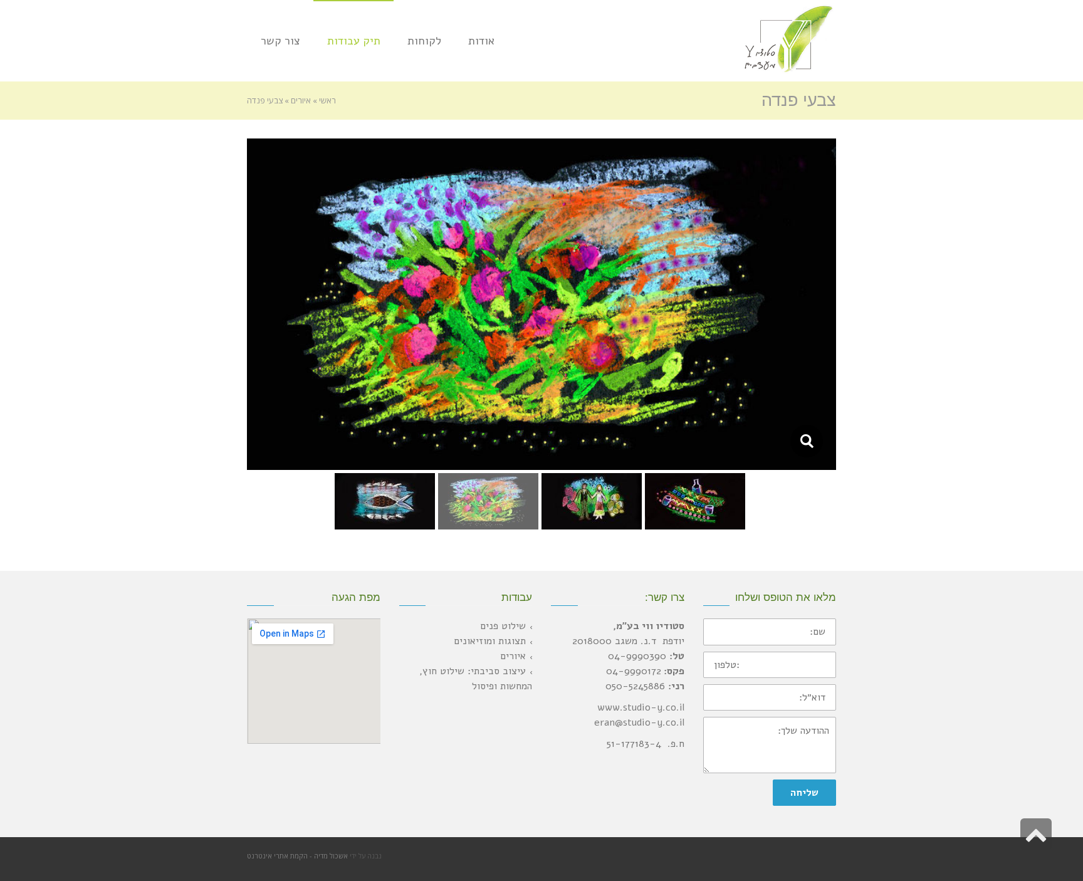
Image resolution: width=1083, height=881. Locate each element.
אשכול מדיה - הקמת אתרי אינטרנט (297, 855)
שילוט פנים (503, 626)
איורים (513, 656)
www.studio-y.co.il (640, 707)
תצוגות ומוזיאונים (490, 641)
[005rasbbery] (806, 441)
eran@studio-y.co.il (639, 722)
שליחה (804, 793)
